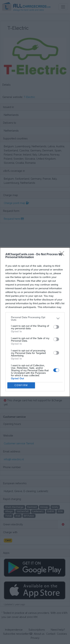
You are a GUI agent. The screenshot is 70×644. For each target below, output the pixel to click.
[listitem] (35, 318)
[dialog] (35, 322)
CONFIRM (21, 385)
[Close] (63, 254)
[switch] (56, 327)
